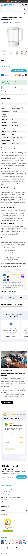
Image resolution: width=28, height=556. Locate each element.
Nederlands (4, 537)
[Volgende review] (24, 457)
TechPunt (7, 553)
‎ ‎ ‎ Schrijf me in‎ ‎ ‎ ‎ (21, 477)
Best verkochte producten (12, 13)
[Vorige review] (20, 457)
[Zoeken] (25, 9)
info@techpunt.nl (5, 493)
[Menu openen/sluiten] (2, 5)
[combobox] (14, 9)
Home (2, 13)
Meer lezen (14, 433)
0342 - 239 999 (5, 494)
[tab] (11, 304)
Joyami (6, 22)
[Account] (23, 5)
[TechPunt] (6, 485)
